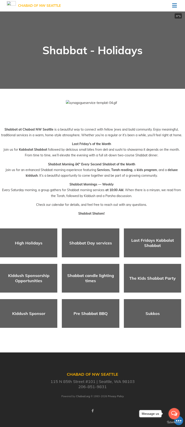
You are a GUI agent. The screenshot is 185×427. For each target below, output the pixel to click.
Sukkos (153, 313)
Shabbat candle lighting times (90, 278)
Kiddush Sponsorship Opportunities (28, 278)
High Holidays (28, 243)
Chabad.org (83, 396)
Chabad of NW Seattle (39, 5)
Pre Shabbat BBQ (91, 313)
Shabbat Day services (90, 243)
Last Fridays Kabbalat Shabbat (152, 243)
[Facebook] (92, 410)
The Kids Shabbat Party (152, 278)
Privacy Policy (116, 396)
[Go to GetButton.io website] (174, 422)
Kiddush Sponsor (28, 313)
